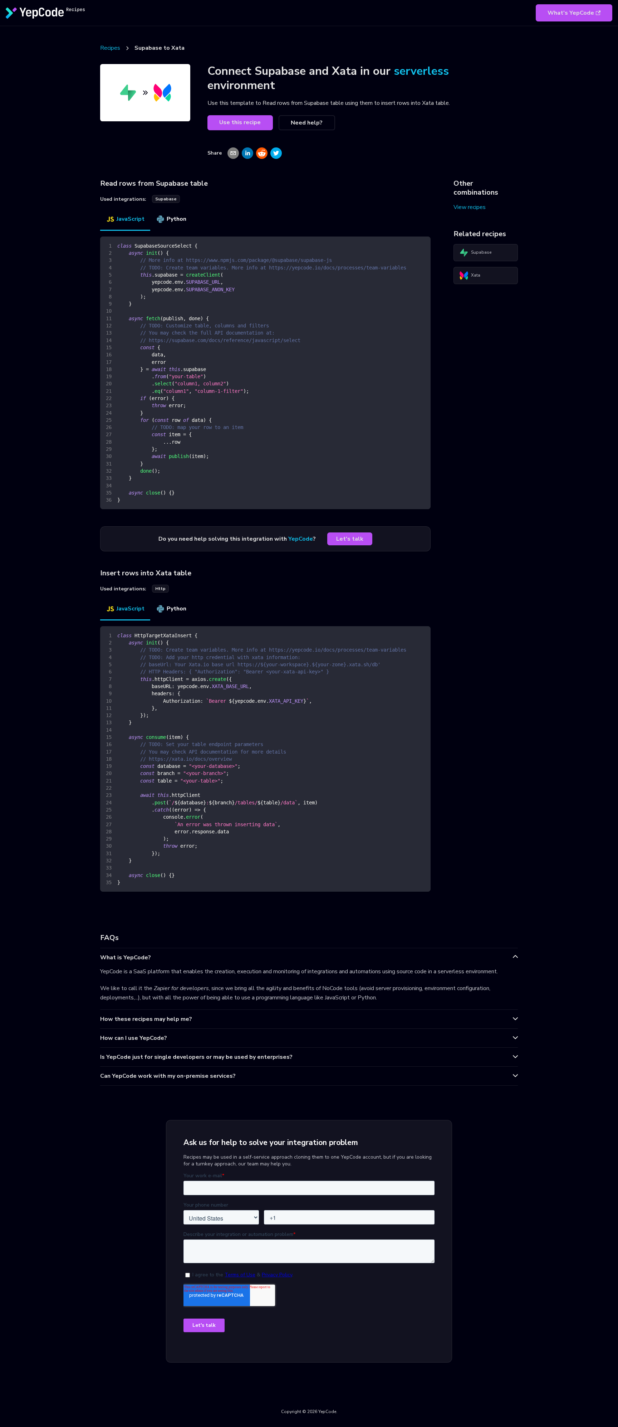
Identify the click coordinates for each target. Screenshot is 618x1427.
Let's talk (349, 539)
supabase (166, 199)
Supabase (481, 252)
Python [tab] (176, 219)
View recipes (469, 207)
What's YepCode (571, 13)
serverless (421, 71)
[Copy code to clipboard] (422, 245)
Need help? (307, 123)
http (160, 588)
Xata (475, 275)
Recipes (110, 48)
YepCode (300, 539)
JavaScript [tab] (130, 219)
